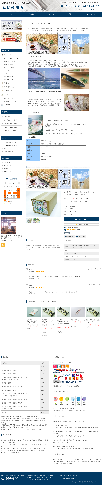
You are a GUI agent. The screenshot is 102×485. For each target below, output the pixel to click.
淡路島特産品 (8, 105)
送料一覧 (6, 168)
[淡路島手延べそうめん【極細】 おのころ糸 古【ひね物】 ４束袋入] (34, 315)
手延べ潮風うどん (9, 87)
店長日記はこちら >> (6, 240)
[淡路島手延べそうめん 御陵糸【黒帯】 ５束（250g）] (48, 315)
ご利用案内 (31, 14)
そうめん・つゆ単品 (10, 101)
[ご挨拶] (8, 233)
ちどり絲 (6, 70)
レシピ (5, 148)
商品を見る (44, 335)
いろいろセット (8, 98)
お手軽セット (8, 95)
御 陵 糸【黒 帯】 (9, 64)
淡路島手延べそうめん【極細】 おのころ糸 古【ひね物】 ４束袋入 (33, 321)
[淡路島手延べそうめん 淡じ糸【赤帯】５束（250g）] (63, 315)
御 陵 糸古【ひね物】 (10, 61)
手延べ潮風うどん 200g (78, 320)
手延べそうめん (35, 23)
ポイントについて (8, 171)
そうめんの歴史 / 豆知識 (10, 145)
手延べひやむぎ (8, 83)
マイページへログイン (82, 9)
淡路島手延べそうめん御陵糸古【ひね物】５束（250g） (93, 321)
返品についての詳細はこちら (73, 227)
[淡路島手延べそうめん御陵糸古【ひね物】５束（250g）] (93, 315)
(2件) (78, 229)
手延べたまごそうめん (10, 79)
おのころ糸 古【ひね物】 (11, 58)
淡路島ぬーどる (8, 91)
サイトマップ (91, 14)
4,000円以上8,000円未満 (10, 127)
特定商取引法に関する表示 (68, 478)
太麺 (5, 73)
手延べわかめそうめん (10, 76)
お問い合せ (51, 14)
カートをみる (96, 9)
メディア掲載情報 (8, 151)
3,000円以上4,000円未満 (10, 123)
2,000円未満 (7, 116)
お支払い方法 (7, 165)
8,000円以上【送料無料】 (11, 131)
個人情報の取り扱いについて (68, 475)
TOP (11, 14)
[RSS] (3, 246)
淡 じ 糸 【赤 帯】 (45, 23)
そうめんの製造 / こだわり (11, 142)
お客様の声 (70, 14)
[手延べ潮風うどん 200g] (78, 315)
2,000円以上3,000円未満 (10, 120)
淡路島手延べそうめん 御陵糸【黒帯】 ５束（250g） (48, 321)
